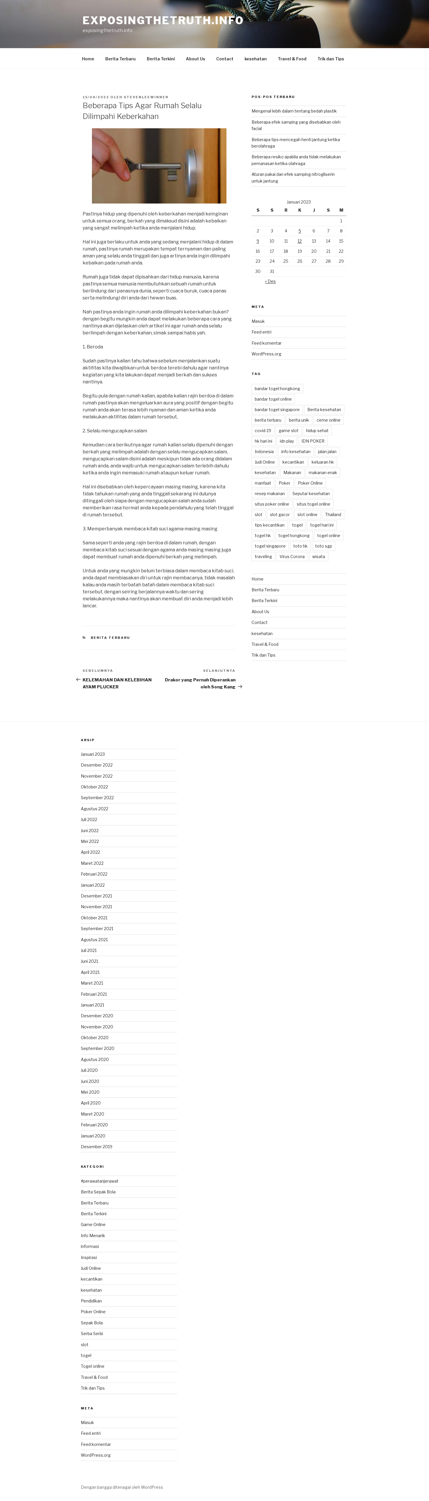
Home (88, 58)
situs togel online (313, 503)
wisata (318, 556)
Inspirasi (89, 1257)
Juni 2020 (90, 1081)
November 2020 (97, 1026)
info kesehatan (296, 451)
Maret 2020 (92, 1113)
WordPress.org (266, 353)
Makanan (292, 472)
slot (258, 514)
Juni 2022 (90, 830)
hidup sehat (317, 430)
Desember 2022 (97, 764)
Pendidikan (91, 1300)
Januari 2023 (93, 754)
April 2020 (91, 1102)
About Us (195, 58)
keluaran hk (323, 462)
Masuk (258, 321)
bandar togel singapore (277, 409)
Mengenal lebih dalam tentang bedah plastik (294, 110)
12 (300, 241)
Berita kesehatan (324, 409)
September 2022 (97, 797)
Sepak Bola (92, 1322)
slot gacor (280, 514)
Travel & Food (292, 58)
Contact (224, 58)
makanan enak (323, 472)
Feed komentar (267, 343)
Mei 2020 (90, 1092)
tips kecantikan (270, 524)
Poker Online (310, 483)
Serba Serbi (92, 1333)
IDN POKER (313, 441)
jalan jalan (327, 451)
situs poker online (272, 503)
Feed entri (261, 331)
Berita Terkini (161, 58)
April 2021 (90, 972)
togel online (328, 535)
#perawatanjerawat (99, 1181)
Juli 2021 (89, 950)
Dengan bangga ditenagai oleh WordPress (122, 1487)
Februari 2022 (94, 874)
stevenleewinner (146, 97)
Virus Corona (292, 556)
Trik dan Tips (331, 58)
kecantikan (293, 462)
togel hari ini (322, 524)
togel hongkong (294, 535)
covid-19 (263, 430)
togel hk (263, 535)
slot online (307, 514)
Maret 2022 (92, 863)
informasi (90, 1246)
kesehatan (256, 58)
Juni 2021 (89, 961)
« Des (270, 281)
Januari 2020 (93, 1135)
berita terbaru (268, 420)
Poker (284, 483)
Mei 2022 (90, 841)
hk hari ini (263, 441)
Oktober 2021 (94, 917)
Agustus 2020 (95, 1059)
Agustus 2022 (94, 808)
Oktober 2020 (95, 1037)
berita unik (299, 420)
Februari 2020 (94, 1124)
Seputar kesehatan (311, 493)
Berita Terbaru (120, 58)
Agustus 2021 (94, 939)
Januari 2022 (93, 885)
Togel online (92, 1366)
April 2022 (90, 852)
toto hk (300, 545)
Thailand (333, 514)
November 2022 (97, 776)
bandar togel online (273, 399)
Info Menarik (93, 1235)
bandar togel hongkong (277, 388)
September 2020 (97, 1048)
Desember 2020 (97, 1015)
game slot (289, 430)
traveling (263, 556)
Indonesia (264, 451)
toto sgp (323, 545)
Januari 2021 (92, 1004)
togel (297, 524)
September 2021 (97, 928)
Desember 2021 (96, 895)
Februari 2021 (94, 994)
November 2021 (96, 906)
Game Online (93, 1224)
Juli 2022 (89, 819)
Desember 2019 (96, 1146)
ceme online (329, 420)
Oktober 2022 (94, 786)
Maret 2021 (92, 983)
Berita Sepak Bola (98, 1191)
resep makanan (270, 493)
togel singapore (270, 545)
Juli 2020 (89, 1070)
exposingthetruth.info (163, 20)
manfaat (263, 483)
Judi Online (265, 462)
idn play (287, 441)
